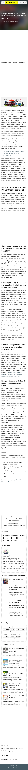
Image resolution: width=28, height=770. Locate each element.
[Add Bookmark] (16, 21)
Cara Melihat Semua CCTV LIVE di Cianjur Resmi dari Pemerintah (16, 685)
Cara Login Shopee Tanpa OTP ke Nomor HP (16, 696)
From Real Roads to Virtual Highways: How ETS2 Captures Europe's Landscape (16, 600)
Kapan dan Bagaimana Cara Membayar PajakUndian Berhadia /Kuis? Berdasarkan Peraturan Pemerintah (11, 374)
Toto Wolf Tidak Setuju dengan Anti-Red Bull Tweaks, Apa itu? (16, 606)
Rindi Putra (5, 21)
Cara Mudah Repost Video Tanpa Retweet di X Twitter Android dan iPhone (15, 662)
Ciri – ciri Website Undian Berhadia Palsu (13, 151)
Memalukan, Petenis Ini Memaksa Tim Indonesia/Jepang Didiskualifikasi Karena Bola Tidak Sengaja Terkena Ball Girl (17, 614)
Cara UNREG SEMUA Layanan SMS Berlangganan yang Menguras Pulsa (16, 650)
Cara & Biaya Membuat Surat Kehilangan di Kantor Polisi (16, 580)
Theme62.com (16, 767)
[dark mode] (23, 2)
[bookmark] (25, 2)
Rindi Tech (15, 765)
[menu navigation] (3, 2)
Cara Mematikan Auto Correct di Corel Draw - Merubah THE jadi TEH (17, 673)
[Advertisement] (14, 45)
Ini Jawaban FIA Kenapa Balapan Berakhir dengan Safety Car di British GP (17, 587)
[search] (21, 2)
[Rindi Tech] (11, 2)
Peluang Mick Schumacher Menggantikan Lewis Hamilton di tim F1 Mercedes (16, 594)
